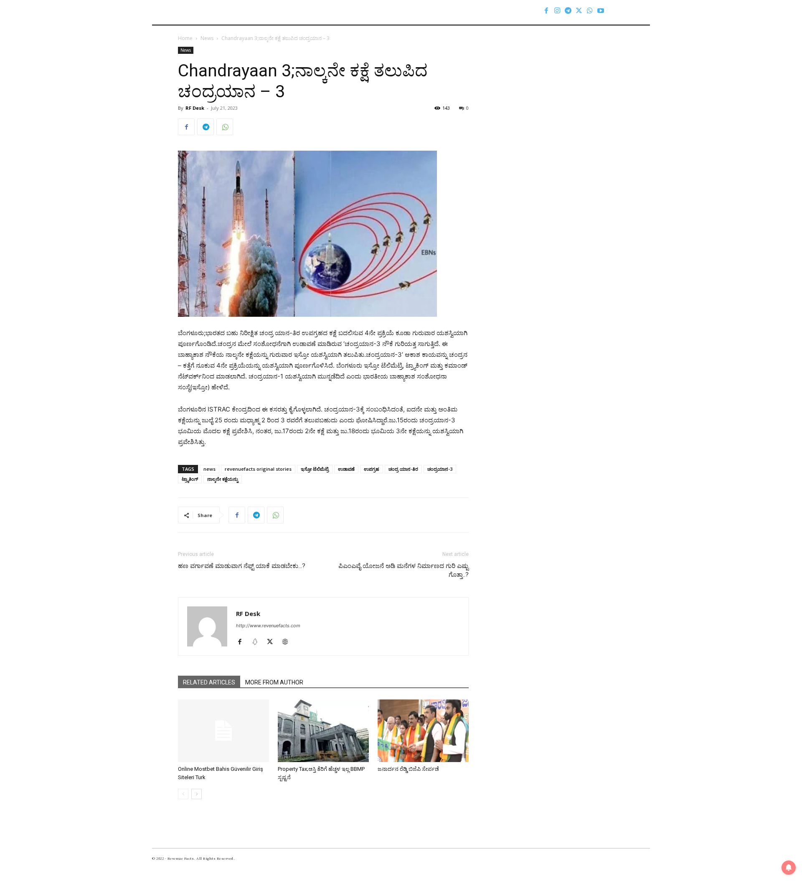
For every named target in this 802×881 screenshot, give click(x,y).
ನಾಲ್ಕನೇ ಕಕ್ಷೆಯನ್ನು (222, 479)
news (209, 469)
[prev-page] (183, 794)
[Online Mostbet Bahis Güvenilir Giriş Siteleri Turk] (223, 730)
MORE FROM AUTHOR (274, 682)
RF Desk (194, 108)
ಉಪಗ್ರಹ (371, 469)
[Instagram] (557, 10)
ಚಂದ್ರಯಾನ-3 (439, 469)
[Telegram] (568, 10)
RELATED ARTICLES (209, 682)
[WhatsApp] (589, 10)
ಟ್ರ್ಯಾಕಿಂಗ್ (190, 479)
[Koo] (258, 642)
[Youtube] (600, 10)
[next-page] (196, 794)
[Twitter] (579, 10)
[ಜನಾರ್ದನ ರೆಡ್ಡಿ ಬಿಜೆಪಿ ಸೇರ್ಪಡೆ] (423, 730)
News (206, 38)
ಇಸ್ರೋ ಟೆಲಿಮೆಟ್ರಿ (315, 469)
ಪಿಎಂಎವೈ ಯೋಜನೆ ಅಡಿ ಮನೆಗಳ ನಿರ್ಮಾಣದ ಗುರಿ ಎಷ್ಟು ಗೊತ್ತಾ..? (403, 570)
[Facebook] (546, 10)
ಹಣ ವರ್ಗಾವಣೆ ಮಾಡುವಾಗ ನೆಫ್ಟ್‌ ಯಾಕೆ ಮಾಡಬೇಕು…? (241, 566)
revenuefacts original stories (258, 469)
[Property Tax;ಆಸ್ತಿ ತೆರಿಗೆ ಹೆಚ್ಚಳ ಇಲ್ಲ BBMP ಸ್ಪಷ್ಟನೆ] (323, 730)
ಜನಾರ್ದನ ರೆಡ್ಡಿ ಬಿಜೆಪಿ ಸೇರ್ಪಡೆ (408, 769)
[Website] (288, 642)
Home (185, 38)
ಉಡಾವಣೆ (346, 469)
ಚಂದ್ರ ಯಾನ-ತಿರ (403, 469)
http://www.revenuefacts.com (268, 626)
